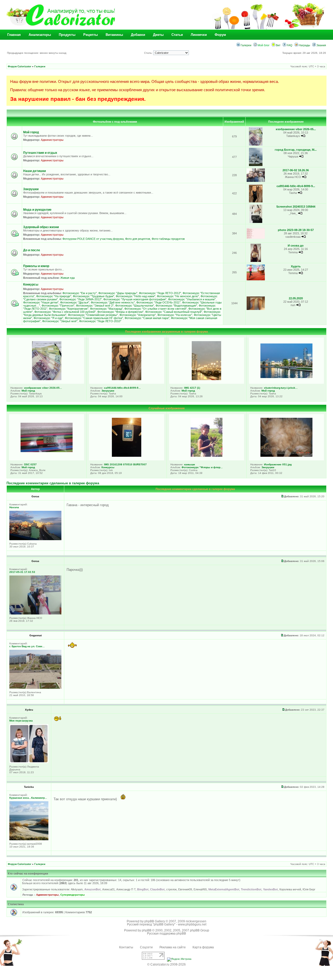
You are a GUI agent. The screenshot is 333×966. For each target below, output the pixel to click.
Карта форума (203, 947)
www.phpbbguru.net (192, 924)
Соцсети (146, 947)
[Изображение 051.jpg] (286, 455)
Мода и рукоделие (37, 209)
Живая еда (67, 277)
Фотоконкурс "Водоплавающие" (176, 305)
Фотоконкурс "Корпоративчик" (68, 308)
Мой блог (263, 45)
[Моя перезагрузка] (28, 762)
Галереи (245, 45)
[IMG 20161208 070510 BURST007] (126, 455)
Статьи (177, 35)
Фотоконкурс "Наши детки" (41, 302)
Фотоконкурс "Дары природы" (117, 293)
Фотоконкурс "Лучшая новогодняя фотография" (134, 299)
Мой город (31, 132)
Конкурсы (30, 284)
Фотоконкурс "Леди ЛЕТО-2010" (100, 321)
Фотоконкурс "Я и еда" (48, 318)
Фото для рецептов (137, 238)
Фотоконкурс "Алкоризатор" (137, 314)
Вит (277, 45)
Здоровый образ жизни (41, 227)
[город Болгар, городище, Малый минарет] (256, 165)
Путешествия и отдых (40, 153)
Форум (220, 35)
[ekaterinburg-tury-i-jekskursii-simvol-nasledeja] (286, 377)
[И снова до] (256, 261)
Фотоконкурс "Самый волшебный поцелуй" (173, 311)
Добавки (138, 35)
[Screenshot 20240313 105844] (255, 222)
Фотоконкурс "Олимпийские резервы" (93, 314)
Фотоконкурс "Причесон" (58, 305)
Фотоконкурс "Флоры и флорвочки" (120, 311)
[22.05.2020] (256, 309)
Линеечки (199, 35)
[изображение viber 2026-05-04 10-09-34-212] (256, 144)
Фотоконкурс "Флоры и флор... (202, 467)
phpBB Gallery (154, 921)
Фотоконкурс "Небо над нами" (135, 296)
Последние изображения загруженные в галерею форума (166, 331)
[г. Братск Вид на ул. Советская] (35, 687)
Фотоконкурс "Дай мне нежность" (113, 302)
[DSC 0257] (47, 451)
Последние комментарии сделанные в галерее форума (53, 483)
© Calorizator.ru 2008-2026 (166, 964)
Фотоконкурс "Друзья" (74, 302)
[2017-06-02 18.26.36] (256, 181)
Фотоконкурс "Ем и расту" (79, 293)
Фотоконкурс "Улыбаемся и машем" (192, 299)
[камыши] (206, 455)
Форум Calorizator (19, 66)
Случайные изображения (166, 408)
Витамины (114, 35)
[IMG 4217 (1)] (206, 379)
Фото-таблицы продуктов (168, 238)
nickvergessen (196, 921)
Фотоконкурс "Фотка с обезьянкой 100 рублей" (65, 311)
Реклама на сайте (172, 947)
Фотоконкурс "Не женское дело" (178, 296)
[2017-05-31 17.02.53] (35, 613)
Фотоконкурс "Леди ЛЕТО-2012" (160, 293)
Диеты (158, 35)
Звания (321, 45)
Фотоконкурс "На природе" (53, 296)
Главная (14, 35)
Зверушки (31, 189)
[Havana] (35, 539)
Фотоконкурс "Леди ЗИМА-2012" (80, 299)
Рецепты (90, 35)
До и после (31, 250)
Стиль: (148, 52)
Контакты (126, 947)
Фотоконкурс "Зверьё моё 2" (95, 305)
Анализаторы (40, 35)
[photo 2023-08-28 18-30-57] (256, 237)
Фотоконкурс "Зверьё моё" (60, 321)
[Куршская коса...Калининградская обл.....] (28, 839)
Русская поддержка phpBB (166, 933)
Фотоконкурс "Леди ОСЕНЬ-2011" (158, 302)
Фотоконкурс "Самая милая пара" (147, 318)
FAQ (289, 45)
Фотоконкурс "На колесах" (174, 314)
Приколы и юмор (36, 266)
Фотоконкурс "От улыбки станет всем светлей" (155, 308)
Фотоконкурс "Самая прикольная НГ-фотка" (94, 318)
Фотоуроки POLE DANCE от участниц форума (93, 238)
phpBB (146, 930)
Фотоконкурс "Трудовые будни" (93, 296)
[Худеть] (256, 279)
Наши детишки (34, 171)
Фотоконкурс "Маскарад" (106, 308)
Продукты (67, 35)
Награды (304, 45)
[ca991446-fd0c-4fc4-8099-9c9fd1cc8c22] (256, 201)
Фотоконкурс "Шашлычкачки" (134, 305)
